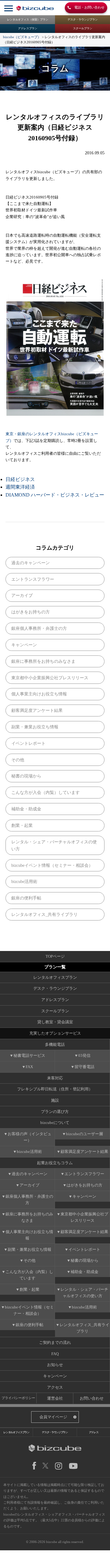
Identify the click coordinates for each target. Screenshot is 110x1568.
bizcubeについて (54, 1122)
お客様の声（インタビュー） (29, 1137)
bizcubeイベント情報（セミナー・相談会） (52, 865)
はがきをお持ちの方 (30, 611)
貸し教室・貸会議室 (55, 1022)
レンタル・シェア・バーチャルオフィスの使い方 (54, 845)
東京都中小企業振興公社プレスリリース (49, 677)
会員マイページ (53, 1417)
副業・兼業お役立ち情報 (34, 726)
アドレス (93, 1432)
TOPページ (55, 956)
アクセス (55, 1387)
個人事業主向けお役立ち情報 (39, 693)
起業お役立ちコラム (55, 1163)
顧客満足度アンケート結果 (37, 710)
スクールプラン (82, 28)
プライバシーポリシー (18, 1398)
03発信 (84, 1055)
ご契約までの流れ (55, 1342)
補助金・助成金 (26, 808)
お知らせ (55, 1364)
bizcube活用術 (24, 881)
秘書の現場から (26, 775)
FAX (29, 1066)
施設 (55, 1100)
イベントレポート (28, 743)
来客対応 (55, 1078)
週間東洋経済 (20, 487)
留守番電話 (84, 1066)
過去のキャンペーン (30, 562)
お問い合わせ (92, 1398)
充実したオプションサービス (55, 1033)
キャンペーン (24, 644)
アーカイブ (22, 595)
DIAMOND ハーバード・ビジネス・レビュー (55, 494)
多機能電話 (55, 1044)
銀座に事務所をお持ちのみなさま (43, 661)
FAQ (55, 1353)
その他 (17, 759)
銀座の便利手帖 (26, 897)
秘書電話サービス (29, 1055)
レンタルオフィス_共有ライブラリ (44, 914)
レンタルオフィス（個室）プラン (27, 19)
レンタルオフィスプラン (55, 977)
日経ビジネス (20, 479)
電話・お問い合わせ (88, 7)
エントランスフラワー (32, 579)
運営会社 (55, 1398)
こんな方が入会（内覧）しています (45, 792)
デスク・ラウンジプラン (83, 19)
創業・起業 (22, 825)
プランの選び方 (55, 1111)
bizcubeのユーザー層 (84, 1134)
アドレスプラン (27, 28)
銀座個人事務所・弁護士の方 (39, 628)
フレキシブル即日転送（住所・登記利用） (55, 1089)
